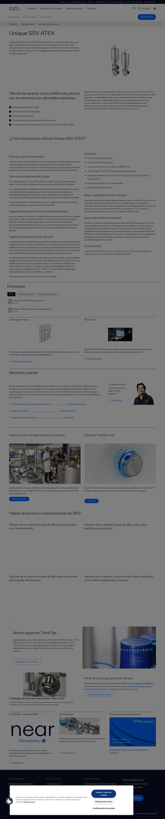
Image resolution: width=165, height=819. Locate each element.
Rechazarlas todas (103, 801)
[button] (9, 801)
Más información (29, 802)
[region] (71, 800)
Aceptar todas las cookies (103, 793)
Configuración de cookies (104, 808)
